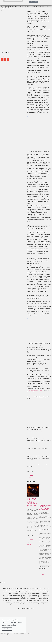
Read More (29, 544)
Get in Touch (7, 628)
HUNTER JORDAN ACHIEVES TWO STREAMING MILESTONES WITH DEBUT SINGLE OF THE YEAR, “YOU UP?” (32, 502)
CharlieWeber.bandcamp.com (35, 390)
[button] (2, 59)
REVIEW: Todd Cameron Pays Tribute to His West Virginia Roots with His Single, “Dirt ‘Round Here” (45, 506)
